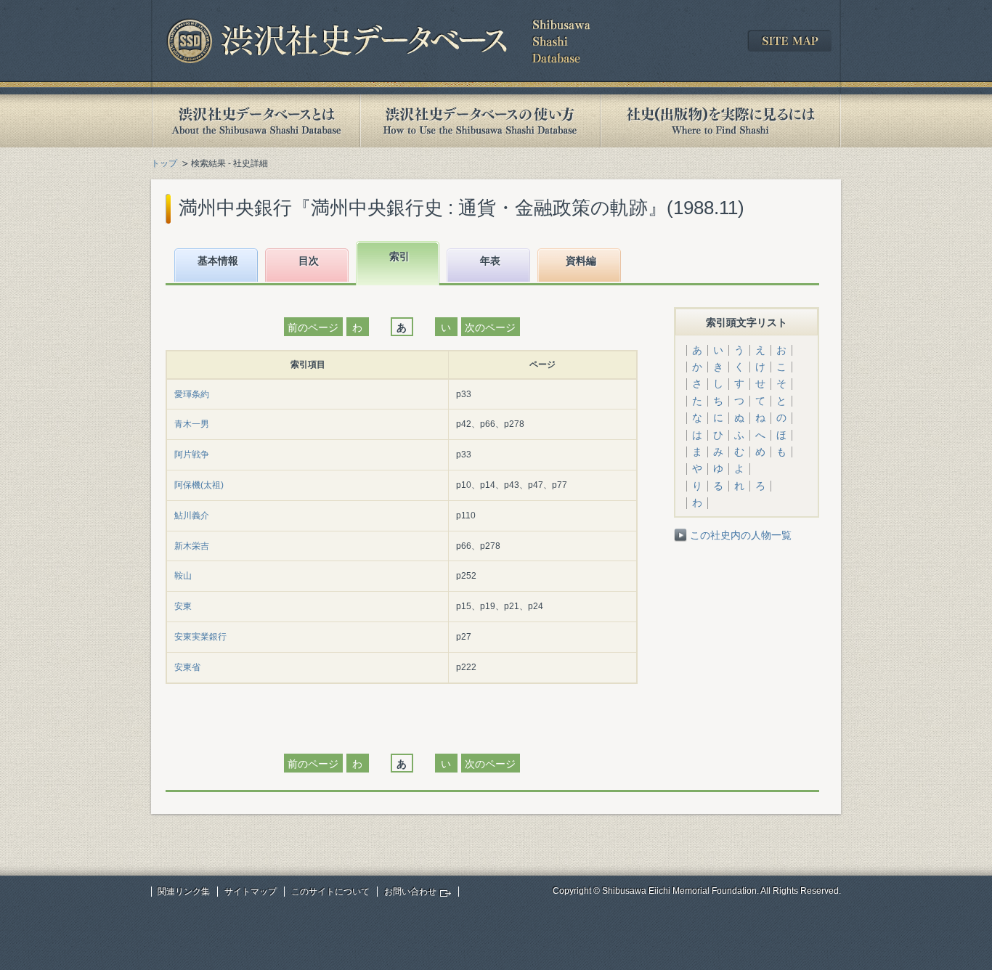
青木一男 (191, 424)
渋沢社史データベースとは (255, 120)
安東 (183, 606)
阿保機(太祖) (199, 485)
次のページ (490, 327)
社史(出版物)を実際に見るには (720, 120)
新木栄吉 (191, 546)
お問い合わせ (410, 892)
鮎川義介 (191, 515)
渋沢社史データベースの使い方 (480, 120)
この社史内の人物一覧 (741, 535)
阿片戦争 (191, 454)
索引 (399, 256)
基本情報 (218, 260)
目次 (308, 260)
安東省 (187, 667)
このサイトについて (330, 892)
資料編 (581, 260)
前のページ (313, 327)
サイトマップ (250, 892)
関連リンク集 (184, 892)
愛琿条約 (191, 394)
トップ (164, 163)
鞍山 (183, 576)
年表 (490, 260)
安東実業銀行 (200, 637)
